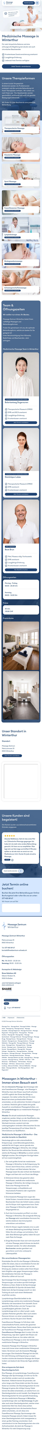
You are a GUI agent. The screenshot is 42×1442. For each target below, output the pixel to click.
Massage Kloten (13, 1032)
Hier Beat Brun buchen (21, 569)
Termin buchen (28, 3)
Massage (12, 1218)
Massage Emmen (20, 1045)
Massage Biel (12, 1043)
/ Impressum (10, 1017)
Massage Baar (23, 1032)
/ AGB (3, 1017)
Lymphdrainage (11, 1109)
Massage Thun (6, 1026)
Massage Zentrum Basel (17, 1435)
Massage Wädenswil (22, 1043)
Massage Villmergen (15, 1053)
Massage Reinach (21, 1039)
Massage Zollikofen (11, 1067)
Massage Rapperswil (14, 1030)
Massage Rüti (21, 1049)
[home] (8, 3)
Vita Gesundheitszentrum (26, 1437)
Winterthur (23, 1153)
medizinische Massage (10, 1148)
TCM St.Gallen (22, 1061)
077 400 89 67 (7, 898)
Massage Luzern (11, 1047)
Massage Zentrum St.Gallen (11, 1433)
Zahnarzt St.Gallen (13, 1065)
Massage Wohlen (26, 1053)
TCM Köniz (12, 1063)
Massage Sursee (12, 1041)
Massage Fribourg (13, 1059)
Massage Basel (15, 1026)
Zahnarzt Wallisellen (24, 1065)
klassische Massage (15, 1087)
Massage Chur (12, 1051)
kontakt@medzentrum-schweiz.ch (14, 950)
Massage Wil (11, 1034)
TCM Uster (28, 1059)
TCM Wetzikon (13, 1061)
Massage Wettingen (27, 1036)
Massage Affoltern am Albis (15, 1057)
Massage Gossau (11, 1039)
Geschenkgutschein (10, 1370)
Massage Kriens (10, 1045)
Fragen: (13, 1007)
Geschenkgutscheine (11, 1000)
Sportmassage (27, 1401)
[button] (37, 3)
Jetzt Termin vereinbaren (21, 66)
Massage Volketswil (15, 1036)
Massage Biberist (12, 1049)
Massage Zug (9, 1028)
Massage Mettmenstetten (17, 1055)
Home (6, 1003)
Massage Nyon (28, 1057)
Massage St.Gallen (25, 1026)
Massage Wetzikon (22, 1051)
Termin (29, 1319)
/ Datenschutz (20, 1017)
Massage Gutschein (26, 1030)
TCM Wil (21, 1059)
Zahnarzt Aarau (20, 1063)
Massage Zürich (21, 1047)
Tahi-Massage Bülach (24, 1067)
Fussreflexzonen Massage (11, 1332)
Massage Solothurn (23, 1041)
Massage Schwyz (19, 1028)
